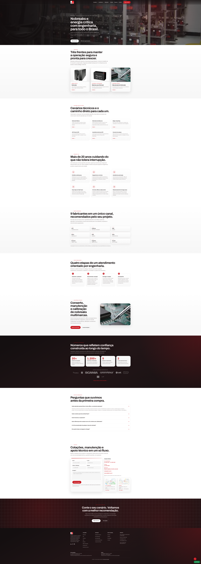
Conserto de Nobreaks (98, 540)
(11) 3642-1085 (107, 465)
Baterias (84, 541)
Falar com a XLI (127, 2)
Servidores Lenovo (86, 547)
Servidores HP (85, 545)
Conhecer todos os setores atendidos (100, 380)
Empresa (115, 2)
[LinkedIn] (71, 544)
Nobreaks (106, 2)
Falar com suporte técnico (85, 41)
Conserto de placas (86, 327)
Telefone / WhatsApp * (75, 465)
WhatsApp (197, 561)
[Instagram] (72, 544)
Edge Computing (85, 543)
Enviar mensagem (77, 482)
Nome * (73, 460)
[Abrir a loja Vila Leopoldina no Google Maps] (110, 482)
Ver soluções (105, 520)
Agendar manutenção (75, 327)
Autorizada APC (97, 536)
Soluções (95, 2)
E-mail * (88, 460)
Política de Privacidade (106, 559)
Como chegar (107, 490)
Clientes (111, 2)
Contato (120, 2)
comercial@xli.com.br (108, 473)
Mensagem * (74, 470)
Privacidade (109, 538)
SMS (83, 540)
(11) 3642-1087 (112, 462)
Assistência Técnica (98, 534)
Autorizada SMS (97, 538)
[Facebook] (74, 544)
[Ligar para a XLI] (195, 559)
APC (83, 536)
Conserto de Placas (98, 541)
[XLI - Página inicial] (72, 2)
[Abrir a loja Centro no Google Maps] (124, 482)
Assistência (101, 2)
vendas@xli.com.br (107, 471)
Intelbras (84, 538)
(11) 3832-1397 (107, 462)
